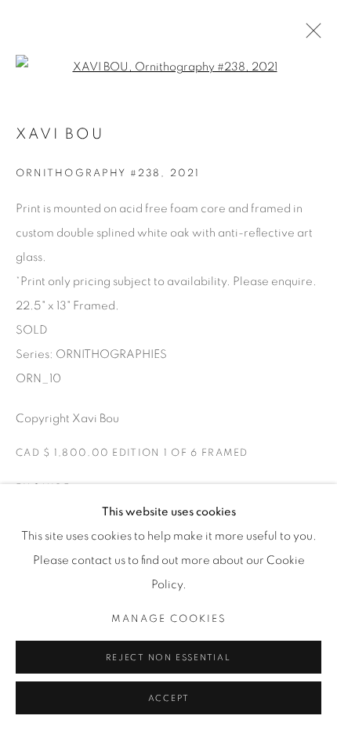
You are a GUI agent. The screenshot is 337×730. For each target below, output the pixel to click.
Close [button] (309, 35)
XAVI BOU (60, 134)
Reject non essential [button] (168, 657)
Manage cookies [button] (168, 619)
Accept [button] (169, 698)
